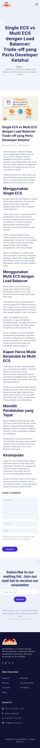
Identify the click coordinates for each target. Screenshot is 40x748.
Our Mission (25, 687)
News (4, 692)
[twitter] (6, 663)
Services (5, 683)
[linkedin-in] (9, 663)
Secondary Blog (26, 683)
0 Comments (25, 145)
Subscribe (20, 599)
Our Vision (6, 687)
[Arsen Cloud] (6, 4)
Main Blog (24, 678)
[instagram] (13, 663)
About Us (5, 678)
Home (18, 67)
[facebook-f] (2, 663)
